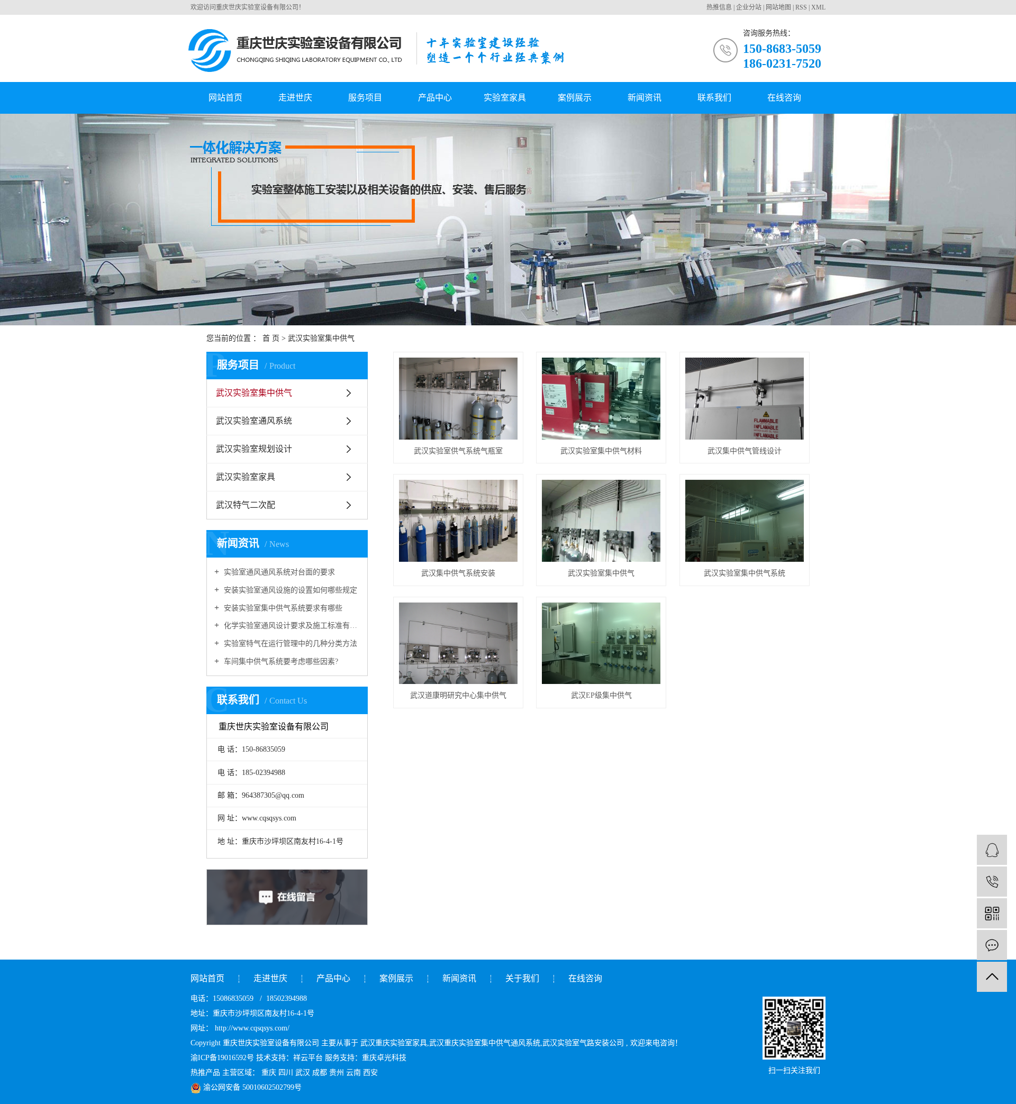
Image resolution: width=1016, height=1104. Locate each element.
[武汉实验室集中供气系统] (744, 521)
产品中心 (435, 97)
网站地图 (778, 7)
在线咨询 (784, 97)
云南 (353, 1072)
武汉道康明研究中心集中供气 (458, 695)
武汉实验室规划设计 (254, 448)
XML (818, 7)
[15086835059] (992, 881)
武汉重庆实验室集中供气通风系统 (484, 1043)
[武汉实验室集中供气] (601, 521)
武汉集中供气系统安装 (458, 573)
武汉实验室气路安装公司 (583, 1043)
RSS (801, 7)
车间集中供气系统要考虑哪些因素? (280, 661)
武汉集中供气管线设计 (744, 451)
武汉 (302, 1072)
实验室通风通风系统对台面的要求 (278, 572)
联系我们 (714, 97)
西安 (370, 1072)
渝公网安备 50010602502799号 (251, 1087)
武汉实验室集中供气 (254, 392)
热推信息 (719, 7)
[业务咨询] (992, 850)
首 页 (270, 338)
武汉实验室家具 (245, 476)
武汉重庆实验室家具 (393, 1043)
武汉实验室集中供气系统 (744, 573)
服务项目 (365, 97)
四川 (285, 1072)
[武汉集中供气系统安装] (458, 521)
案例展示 (575, 97)
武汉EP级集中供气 (601, 695)
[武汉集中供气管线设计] (744, 399)
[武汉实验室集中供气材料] (601, 399)
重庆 (268, 1072)
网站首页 (225, 97)
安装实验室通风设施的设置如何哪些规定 (289, 590)
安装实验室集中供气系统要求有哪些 (282, 608)
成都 (319, 1072)
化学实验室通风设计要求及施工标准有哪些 (291, 625)
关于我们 (522, 978)
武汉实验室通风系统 (254, 420)
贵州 (336, 1072)
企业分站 (748, 7)
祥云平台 (308, 1058)
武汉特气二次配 (245, 504)
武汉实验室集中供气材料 (601, 451)
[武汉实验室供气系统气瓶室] (458, 399)
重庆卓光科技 (384, 1058)
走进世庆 (295, 97)
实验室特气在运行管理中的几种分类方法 (289, 643)
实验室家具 (505, 97)
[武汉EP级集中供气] (601, 644)
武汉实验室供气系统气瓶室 (458, 451)
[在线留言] (992, 945)
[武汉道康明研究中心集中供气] (458, 644)
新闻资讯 (644, 97)
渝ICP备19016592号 (222, 1058)
